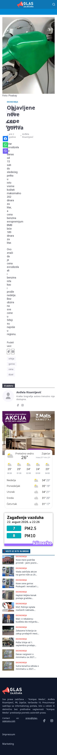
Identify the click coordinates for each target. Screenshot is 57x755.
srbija (11, 358)
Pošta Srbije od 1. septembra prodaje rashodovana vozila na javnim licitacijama (27, 644)
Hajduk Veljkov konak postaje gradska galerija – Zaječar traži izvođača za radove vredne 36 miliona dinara (27, 597)
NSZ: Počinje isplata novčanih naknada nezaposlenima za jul (26, 608)
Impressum (8, 734)
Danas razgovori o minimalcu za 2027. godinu (25, 655)
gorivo (12, 363)
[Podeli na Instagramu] (12, 351)
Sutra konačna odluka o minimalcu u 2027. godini (27, 667)
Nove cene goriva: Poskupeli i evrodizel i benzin (26, 585)
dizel (11, 374)
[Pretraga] (54, 4)
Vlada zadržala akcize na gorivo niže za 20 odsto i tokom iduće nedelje (26, 573)
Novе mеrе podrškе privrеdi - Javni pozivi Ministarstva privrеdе (26, 561)
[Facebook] (17, 406)
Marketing (8, 743)
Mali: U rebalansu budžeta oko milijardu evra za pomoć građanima (26, 620)
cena (11, 369)
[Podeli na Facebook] (8, 351)
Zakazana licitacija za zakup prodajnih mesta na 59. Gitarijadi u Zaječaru (27, 632)
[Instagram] (22, 406)
